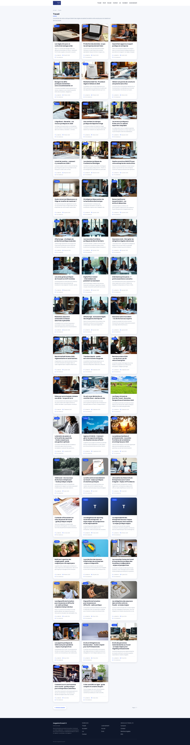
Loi (120, 3)
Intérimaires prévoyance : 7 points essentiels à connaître (122, 278)
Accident (125, 3)
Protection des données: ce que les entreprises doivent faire (94, 45)
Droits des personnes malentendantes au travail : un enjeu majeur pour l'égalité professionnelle (121, 646)
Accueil (54, 10)
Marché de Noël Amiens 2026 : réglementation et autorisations (66, 357)
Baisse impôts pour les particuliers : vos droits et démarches (119, 201)
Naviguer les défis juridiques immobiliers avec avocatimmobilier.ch (64, 84)
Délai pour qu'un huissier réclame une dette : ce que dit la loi (66, 397)
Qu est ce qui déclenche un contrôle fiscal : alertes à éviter (94, 397)
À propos (123, 726)
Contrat (115, 3)
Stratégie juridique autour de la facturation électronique (93, 200)
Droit (104, 3)
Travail (99, 3)
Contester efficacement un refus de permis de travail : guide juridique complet (64, 519)
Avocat (109, 3)
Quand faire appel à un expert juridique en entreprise (122, 45)
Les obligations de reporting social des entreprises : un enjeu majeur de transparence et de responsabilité (93, 520)
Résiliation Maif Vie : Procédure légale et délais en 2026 (94, 83)
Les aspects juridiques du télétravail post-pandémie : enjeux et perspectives (64, 645)
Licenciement (133, 3)
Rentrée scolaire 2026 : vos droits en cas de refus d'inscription (120, 358)
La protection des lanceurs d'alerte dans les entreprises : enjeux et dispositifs (93, 561)
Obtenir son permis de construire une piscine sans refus (123, 83)
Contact (123, 728)
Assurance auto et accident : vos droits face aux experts (122, 318)
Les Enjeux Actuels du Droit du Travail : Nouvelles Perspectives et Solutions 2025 (123, 398)
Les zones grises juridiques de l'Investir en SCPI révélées (65, 278)
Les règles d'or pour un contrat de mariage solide (64, 45)
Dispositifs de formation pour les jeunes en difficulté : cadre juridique (92, 603)
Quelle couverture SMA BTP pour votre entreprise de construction (123, 162)
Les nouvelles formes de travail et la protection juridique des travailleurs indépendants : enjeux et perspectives (123, 562)
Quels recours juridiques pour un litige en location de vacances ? (66, 200)
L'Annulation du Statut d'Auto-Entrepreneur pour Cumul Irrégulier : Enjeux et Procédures (123, 480)
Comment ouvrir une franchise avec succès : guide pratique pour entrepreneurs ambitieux (65, 686)
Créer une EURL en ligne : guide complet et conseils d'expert (94, 685)
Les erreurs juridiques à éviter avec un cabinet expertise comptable (120, 123)
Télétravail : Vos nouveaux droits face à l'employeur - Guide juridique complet (64, 480)
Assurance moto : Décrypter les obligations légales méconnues (123, 240)
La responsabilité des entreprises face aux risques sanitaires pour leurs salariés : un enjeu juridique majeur (122, 520)
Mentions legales (125, 731)
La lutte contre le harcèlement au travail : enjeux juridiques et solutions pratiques (94, 480)
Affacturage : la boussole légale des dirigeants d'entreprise (94, 318)
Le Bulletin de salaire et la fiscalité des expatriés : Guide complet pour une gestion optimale (63, 439)
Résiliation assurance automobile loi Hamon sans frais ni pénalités (62, 319)
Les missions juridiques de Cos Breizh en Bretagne (92, 162)
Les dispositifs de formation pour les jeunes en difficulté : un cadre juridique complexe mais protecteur (64, 604)
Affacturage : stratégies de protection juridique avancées (65, 240)
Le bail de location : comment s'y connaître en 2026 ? (65, 162)
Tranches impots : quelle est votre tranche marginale (93, 357)
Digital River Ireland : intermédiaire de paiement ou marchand (91, 279)
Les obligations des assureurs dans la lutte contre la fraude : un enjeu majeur (122, 603)
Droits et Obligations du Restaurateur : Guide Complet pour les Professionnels (93, 645)
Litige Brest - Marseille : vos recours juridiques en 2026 (64, 122)
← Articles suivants (60, 707)
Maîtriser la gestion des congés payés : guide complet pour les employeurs (65, 561)
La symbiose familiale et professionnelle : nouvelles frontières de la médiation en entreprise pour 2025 (121, 439)
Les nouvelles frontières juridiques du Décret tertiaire (93, 240)
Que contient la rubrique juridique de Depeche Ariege (93, 122)
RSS (122, 734)
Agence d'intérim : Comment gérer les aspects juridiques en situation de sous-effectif (93, 438)
